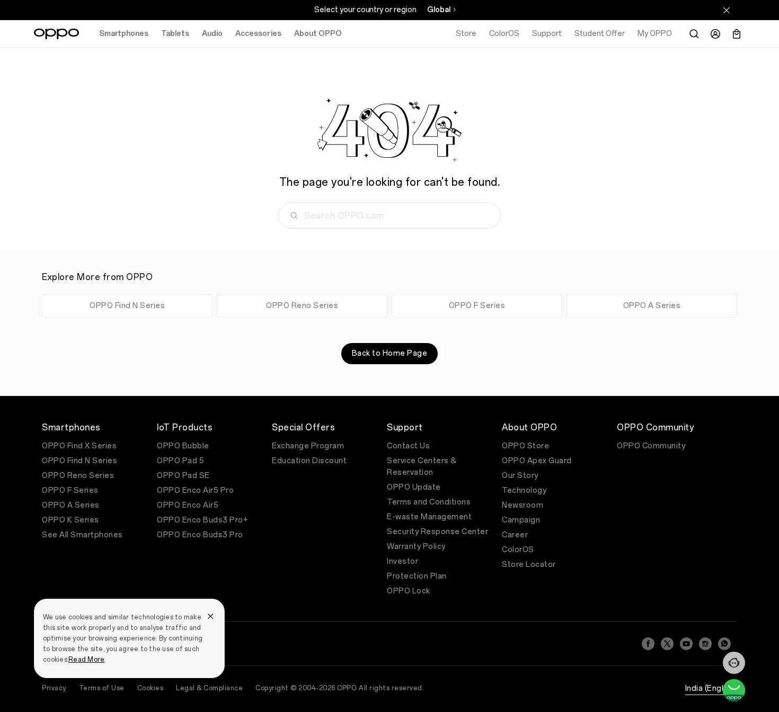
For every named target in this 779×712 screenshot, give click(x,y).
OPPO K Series (70, 520)
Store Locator (529, 564)
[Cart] (736, 34)
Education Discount (309, 460)
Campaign (521, 520)
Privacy (54, 688)
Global (438, 9)
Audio (212, 33)
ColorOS (518, 549)
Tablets (175, 33)
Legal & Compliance (209, 688)
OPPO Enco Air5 (187, 505)
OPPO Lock (408, 591)
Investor (402, 561)
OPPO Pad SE (183, 475)
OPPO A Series (652, 305)
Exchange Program (308, 445)
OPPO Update (414, 487)
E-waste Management (429, 516)
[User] (715, 34)
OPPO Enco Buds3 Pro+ (202, 520)
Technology (524, 490)
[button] (734, 663)
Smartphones (123, 33)
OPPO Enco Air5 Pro (195, 490)
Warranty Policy (416, 546)
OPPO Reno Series (302, 305)
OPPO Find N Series (127, 305)
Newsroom (522, 505)
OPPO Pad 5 (180, 460)
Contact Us (408, 445)
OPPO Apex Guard (537, 460)
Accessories (258, 33)
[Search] (694, 34)
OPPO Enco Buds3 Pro (200, 534)
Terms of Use (102, 688)
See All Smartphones (82, 534)
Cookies (150, 688)
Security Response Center (437, 531)
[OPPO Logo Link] (56, 34)
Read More (86, 659)
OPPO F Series (477, 305)
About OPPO (318, 33)
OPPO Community (651, 445)
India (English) (711, 688)
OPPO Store (525, 445)
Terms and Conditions (429, 502)
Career (515, 534)
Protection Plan (417, 576)
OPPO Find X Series (79, 445)
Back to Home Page (390, 353)
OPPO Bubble (183, 445)
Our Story (520, 475)
